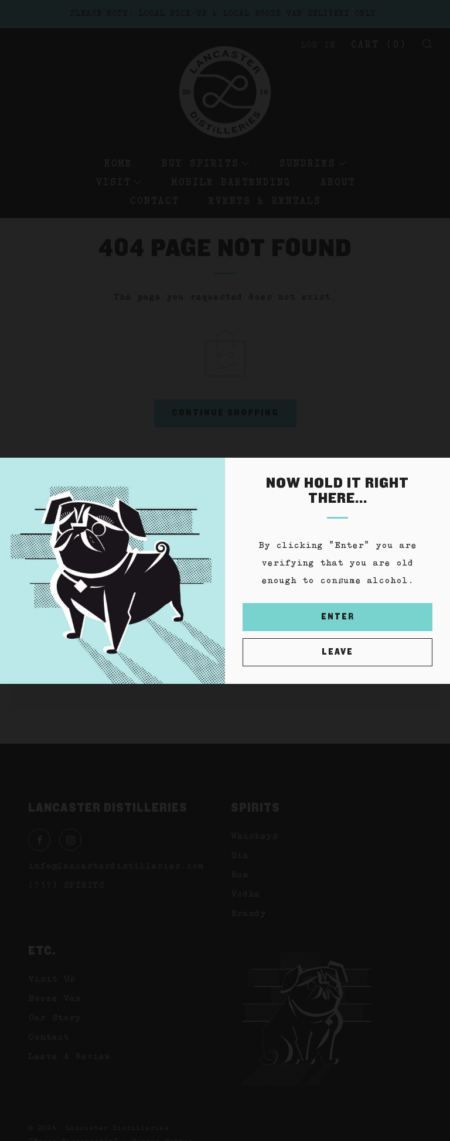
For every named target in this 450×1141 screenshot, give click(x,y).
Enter (337, 616)
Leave (337, 652)
